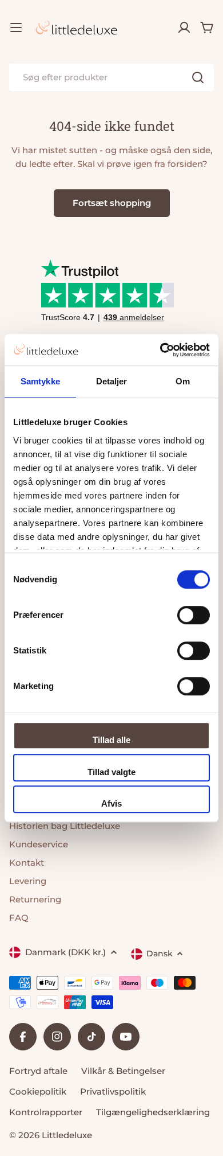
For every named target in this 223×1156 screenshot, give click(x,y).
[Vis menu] (16, 27)
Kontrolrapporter (45, 1112)
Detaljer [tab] (112, 381)
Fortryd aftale (38, 1070)
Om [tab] (183, 381)
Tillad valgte (111, 772)
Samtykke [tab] (40, 381)
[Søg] (198, 77)
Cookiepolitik (37, 1091)
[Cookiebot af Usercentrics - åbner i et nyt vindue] (160, 349)
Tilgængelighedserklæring (153, 1112)
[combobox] (111, 77)
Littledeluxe (67, 1135)
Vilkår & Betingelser (123, 1070)
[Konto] (184, 27)
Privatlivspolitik (113, 1091)
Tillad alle (111, 740)
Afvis (111, 803)
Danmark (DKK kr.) (65, 952)
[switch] (193, 615)
